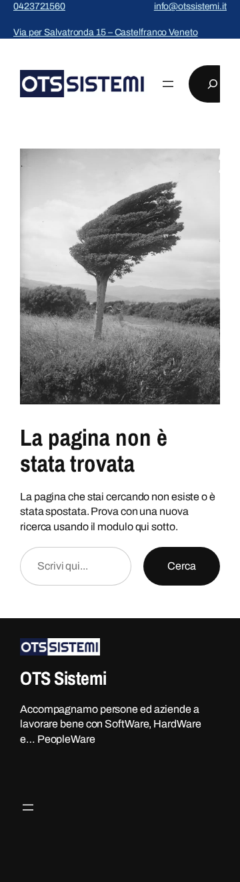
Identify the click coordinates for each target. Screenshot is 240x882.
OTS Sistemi (63, 678)
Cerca (181, 566)
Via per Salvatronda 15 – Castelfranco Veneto (105, 32)
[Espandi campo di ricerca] (213, 84)
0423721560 (39, 6)
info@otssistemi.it (190, 6)
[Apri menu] (168, 84)
